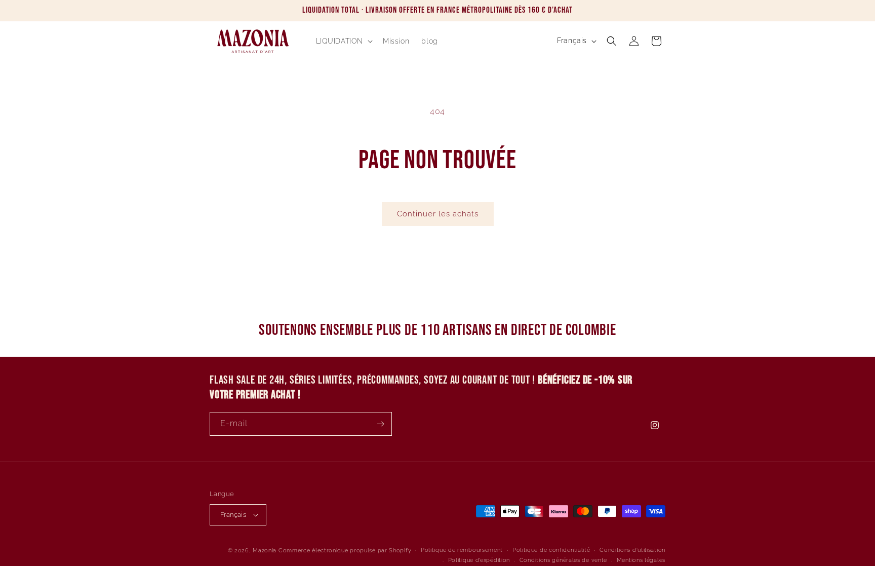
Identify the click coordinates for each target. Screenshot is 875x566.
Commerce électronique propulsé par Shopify (345, 550)
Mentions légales (641, 560)
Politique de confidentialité (551, 550)
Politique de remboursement (462, 550)
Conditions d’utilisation (632, 550)
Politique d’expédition (479, 560)
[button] (343, 41)
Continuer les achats (438, 213)
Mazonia (264, 550)
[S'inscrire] (380, 424)
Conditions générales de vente (563, 560)
